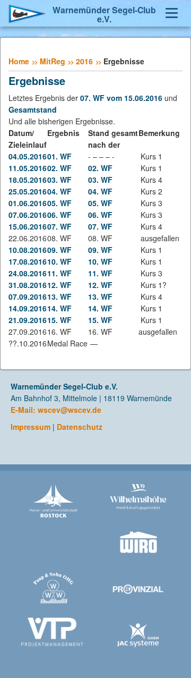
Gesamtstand (32, 109)
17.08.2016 (27, 261)
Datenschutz (79, 426)
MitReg (52, 61)
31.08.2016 (27, 284)
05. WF (59, 203)
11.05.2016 (27, 168)
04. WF (59, 191)
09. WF (59, 249)
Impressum (30, 426)
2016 (84, 61)
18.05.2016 (27, 179)
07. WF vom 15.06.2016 (121, 97)
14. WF (59, 308)
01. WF (59, 156)
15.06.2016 (27, 226)
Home (18, 61)
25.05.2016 (27, 191)
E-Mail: (24, 409)
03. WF (59, 179)
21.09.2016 (27, 320)
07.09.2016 (27, 296)
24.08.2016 (27, 273)
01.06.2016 (27, 203)
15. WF (59, 320)
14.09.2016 (27, 308)
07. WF (59, 226)
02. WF (59, 168)
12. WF (59, 284)
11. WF (59, 273)
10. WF (59, 261)
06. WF (59, 214)
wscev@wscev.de (69, 409)
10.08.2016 (27, 249)
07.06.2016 (27, 214)
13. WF (59, 296)
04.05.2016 (27, 156)
